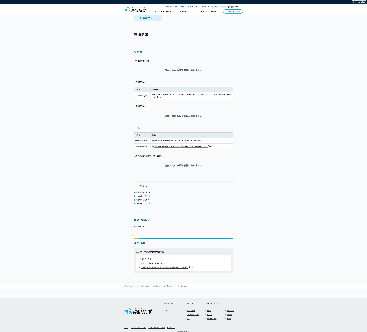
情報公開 (209, 314)
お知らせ (186, 7)
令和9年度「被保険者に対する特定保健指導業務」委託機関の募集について (183, 146)
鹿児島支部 (156, 286)
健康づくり (184, 11)
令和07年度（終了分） (144, 196)
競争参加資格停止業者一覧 (153, 263)
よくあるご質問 (211, 318)
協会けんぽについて (173, 7)
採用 (188, 318)
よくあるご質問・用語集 (206, 11)
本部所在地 (190, 303)
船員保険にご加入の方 (210, 7)
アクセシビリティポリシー (156, 327)
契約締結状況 (141, 226)
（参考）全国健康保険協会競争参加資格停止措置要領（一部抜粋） (167, 267)
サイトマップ (171, 327)
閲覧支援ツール (238, 7)
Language (226, 7)
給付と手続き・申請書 (162, 11)
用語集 (229, 318)
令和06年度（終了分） (144, 200)
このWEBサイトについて (138, 327)
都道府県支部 (196, 7)
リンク (126, 327)
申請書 (209, 310)
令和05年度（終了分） (144, 203)
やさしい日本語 (360, 2)
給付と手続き (191, 310)
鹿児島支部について (170, 286)
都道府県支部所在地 (213, 303)
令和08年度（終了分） (144, 192)
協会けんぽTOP (131, 286)
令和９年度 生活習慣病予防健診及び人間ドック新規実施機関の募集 (181, 140)
